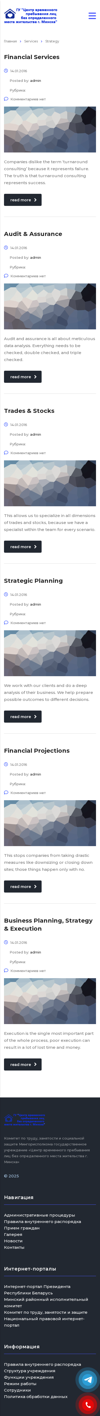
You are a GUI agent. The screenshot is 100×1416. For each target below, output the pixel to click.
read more (20, 200)
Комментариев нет (28, 99)
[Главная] (30, 15)
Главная (10, 41)
